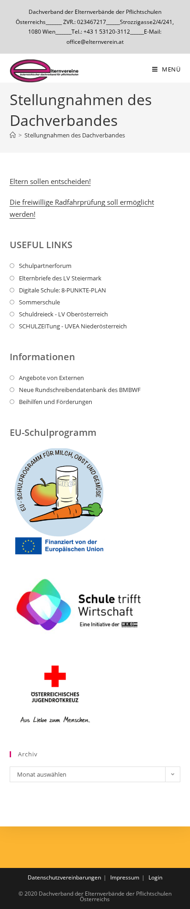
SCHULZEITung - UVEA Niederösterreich (73, 326)
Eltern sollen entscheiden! (50, 181)
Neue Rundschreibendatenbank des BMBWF (80, 390)
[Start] (13, 135)
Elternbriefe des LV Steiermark (60, 278)
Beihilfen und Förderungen (55, 402)
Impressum (124, 877)
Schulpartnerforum (45, 265)
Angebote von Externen (51, 378)
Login (155, 877)
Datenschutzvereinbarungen (64, 877)
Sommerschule (39, 302)
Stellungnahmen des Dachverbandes (74, 135)
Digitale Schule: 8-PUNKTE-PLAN (62, 290)
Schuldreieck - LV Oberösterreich (63, 314)
